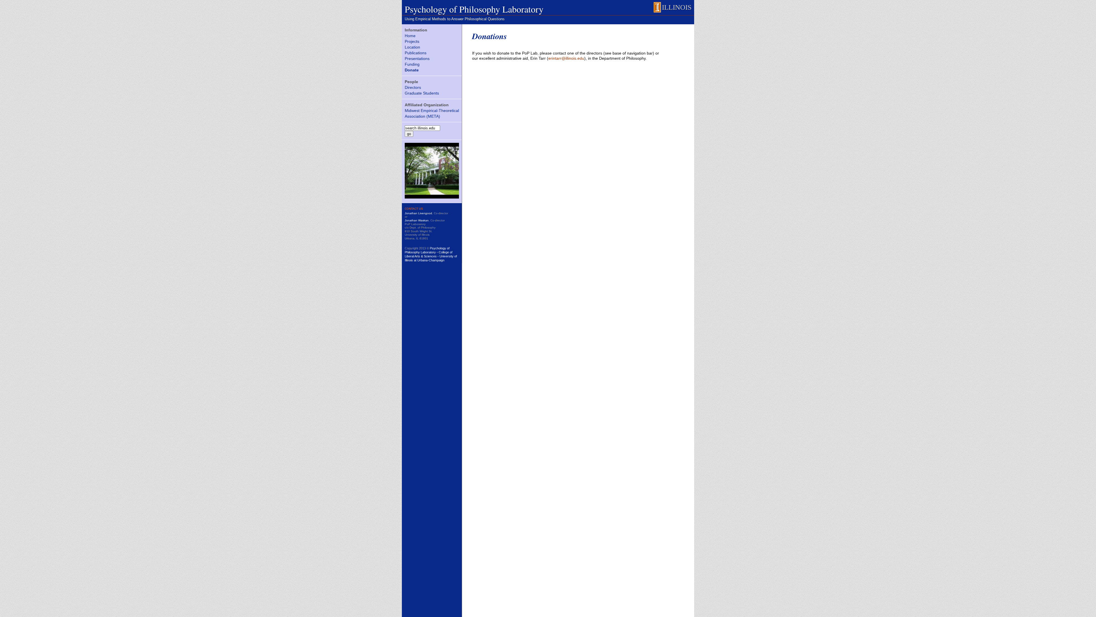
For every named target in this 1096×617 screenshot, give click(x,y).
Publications (415, 53)
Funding (412, 64)
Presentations (417, 58)
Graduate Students (422, 93)
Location (412, 47)
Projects (412, 41)
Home (410, 35)
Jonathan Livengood (418, 213)
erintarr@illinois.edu (566, 58)
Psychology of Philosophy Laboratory (474, 9)
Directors (413, 87)
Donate (412, 70)
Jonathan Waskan (417, 220)
